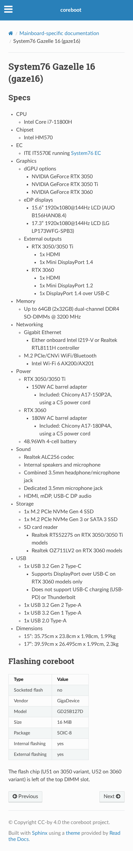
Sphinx (39, 833)
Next (110, 796)
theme (73, 833)
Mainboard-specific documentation (59, 33)
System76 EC (86, 153)
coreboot (70, 10)
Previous (27, 796)
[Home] (10, 33)
